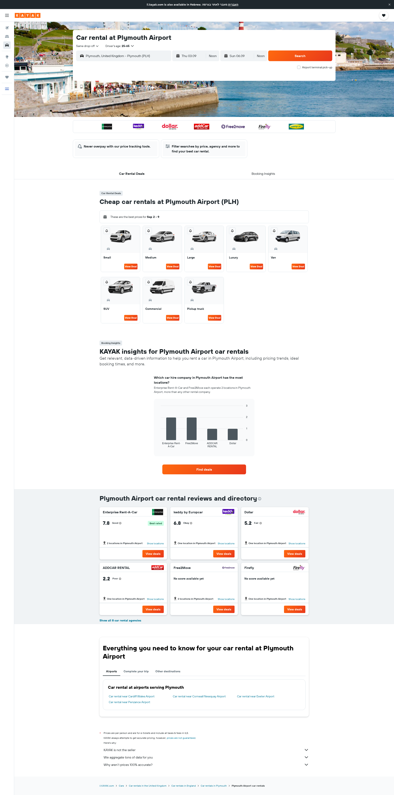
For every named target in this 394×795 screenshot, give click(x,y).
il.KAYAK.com (107, 785)
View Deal (131, 266)
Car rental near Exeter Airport (255, 696)
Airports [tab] (111, 671)
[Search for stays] (7, 36)
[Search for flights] (7, 28)
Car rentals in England (183, 785)
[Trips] (7, 77)
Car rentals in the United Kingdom (147, 785)
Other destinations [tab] (167, 671)
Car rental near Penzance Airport (129, 702)
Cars (121, 785)
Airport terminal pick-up (317, 67)
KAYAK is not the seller (119, 750)
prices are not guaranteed (181, 737)
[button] (389, 4)
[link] (204, 469)
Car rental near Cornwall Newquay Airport (199, 696)
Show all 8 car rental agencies (120, 620)
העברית (233, 4)
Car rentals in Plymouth (214, 785)
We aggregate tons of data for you (128, 757)
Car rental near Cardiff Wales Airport (132, 696)
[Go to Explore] (7, 57)
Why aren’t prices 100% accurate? (128, 765)
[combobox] (87, 46)
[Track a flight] (7, 65)
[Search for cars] (7, 45)
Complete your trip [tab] (136, 671)
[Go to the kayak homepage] (27, 15)
